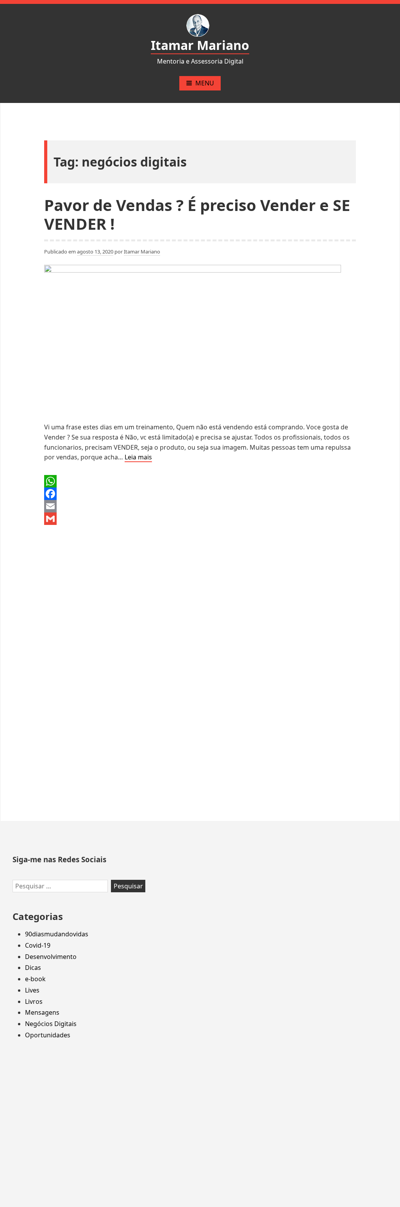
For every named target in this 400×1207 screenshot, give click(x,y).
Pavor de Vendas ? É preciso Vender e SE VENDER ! (197, 214)
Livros (34, 1001)
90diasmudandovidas (56, 934)
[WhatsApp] (200, 481)
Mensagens (42, 1012)
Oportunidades (47, 1035)
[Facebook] (200, 493)
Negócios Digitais (51, 1023)
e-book (35, 979)
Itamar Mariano (200, 45)
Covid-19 (37, 945)
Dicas (33, 967)
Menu (204, 83)
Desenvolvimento (51, 956)
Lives (32, 990)
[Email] (200, 506)
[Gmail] (200, 518)
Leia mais (138, 457)
